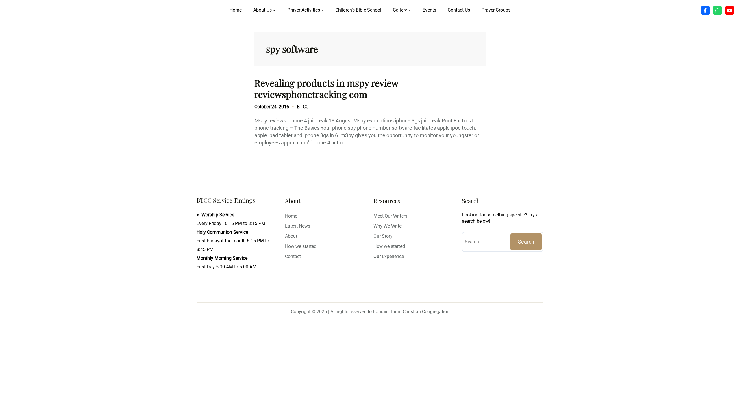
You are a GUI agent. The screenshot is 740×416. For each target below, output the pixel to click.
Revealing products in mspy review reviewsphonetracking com (326, 88)
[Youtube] (729, 10)
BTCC (302, 106)
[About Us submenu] (274, 10)
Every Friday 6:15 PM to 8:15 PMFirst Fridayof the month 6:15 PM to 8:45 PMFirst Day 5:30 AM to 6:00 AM (233, 241)
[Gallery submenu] (409, 10)
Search (526, 242)
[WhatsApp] (717, 10)
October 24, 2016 (271, 106)
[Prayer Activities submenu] (322, 10)
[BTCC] (705, 10)
